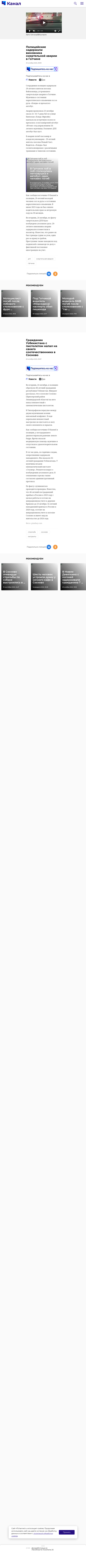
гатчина (31, 263)
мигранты (32, 537)
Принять (66, 1532)
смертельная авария (44, 259)
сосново (44, 532)
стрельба (32, 532)
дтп (29, 259)
